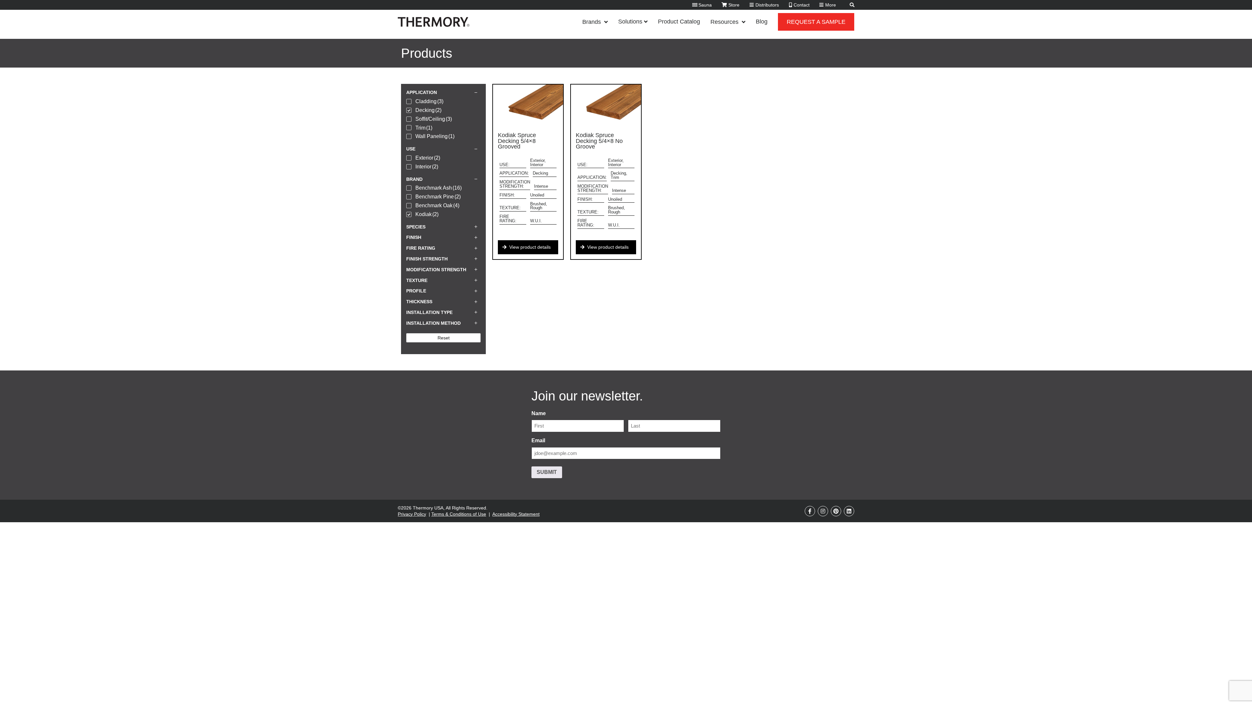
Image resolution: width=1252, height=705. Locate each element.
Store (733, 5)
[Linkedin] (849, 511)
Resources (724, 22)
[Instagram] (823, 511)
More (830, 5)
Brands (591, 22)
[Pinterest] (836, 511)
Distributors (767, 5)
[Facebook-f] (810, 511)
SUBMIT (547, 472)
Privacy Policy (412, 514)
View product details (530, 247)
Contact (802, 5)
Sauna (705, 5)
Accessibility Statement (516, 514)
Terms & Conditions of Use (458, 514)
